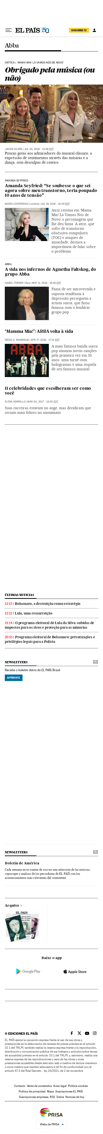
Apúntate (13, 677)
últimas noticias (19, 595)
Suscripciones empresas (33, 1097)
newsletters (16, 662)
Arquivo (12, 905)
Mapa (50, 1091)
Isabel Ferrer (14, 283)
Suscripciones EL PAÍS (69, 1091)
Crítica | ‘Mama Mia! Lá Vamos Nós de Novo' (34, 62)
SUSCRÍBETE (79, 30)
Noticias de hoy (74, 1097)
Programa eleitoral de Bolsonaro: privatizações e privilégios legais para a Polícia (50, 639)
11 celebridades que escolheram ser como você (48, 391)
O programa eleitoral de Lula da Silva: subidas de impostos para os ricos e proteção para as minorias (49, 625)
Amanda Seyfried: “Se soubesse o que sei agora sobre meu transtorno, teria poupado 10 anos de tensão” (51, 191)
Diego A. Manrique (17, 339)
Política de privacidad (32, 1091)
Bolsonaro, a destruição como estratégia (47, 603)
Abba (12, 46)
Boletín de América (22, 863)
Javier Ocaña (14, 149)
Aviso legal (60, 1085)
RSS (52, 1097)
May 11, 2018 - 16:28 (46, 283)
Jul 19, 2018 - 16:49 (55, 203)
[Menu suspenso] (8, 30)
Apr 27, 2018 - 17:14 (45, 339)
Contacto (19, 1085)
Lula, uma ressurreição (33, 613)
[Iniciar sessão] (94, 30)
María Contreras (16, 203)
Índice (60, 1097)
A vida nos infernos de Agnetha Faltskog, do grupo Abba (50, 272)
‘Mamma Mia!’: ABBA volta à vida (39, 332)
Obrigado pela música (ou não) (50, 74)
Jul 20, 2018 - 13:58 (39, 149)
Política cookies (78, 1085)
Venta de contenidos (39, 1085)
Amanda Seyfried (16, 180)
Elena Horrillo (15, 401)
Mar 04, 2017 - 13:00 (42, 401)
